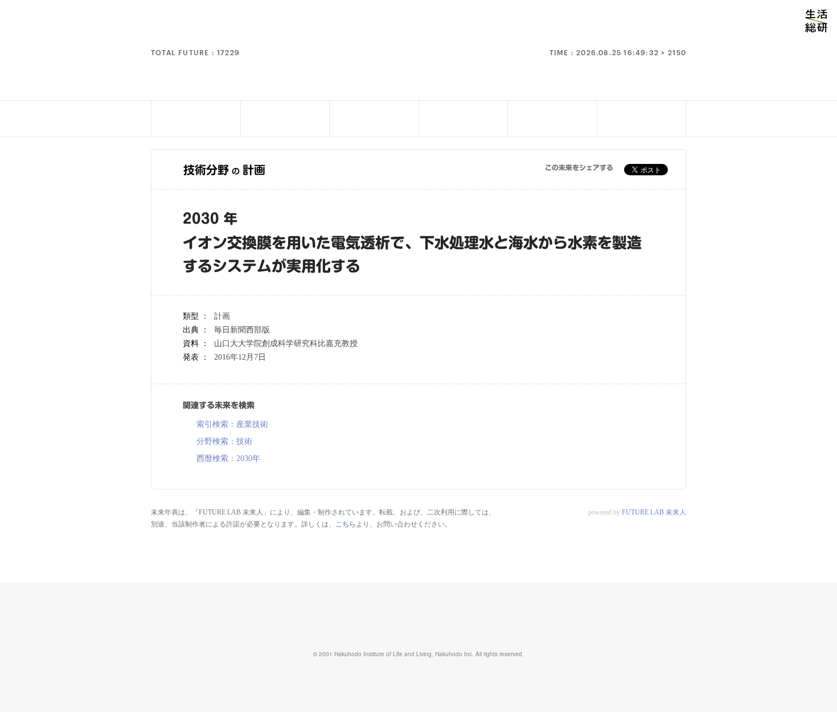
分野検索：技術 (224, 442)
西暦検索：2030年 (228, 459)
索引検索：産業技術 (232, 425)
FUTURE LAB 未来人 (654, 512)
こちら (345, 524)
